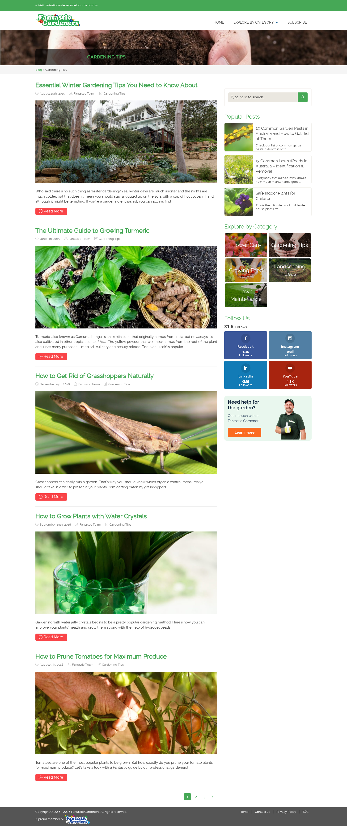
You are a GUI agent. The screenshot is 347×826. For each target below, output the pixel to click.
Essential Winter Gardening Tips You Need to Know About (116, 85)
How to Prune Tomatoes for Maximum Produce (101, 656)
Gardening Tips (114, 93)
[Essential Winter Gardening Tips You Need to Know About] (126, 141)
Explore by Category (253, 22)
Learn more (244, 432)
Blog (38, 69)
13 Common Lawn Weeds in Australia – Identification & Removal (281, 166)
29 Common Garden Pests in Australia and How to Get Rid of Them (282, 133)
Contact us (262, 812)
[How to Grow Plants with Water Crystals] (126, 572)
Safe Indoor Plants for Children (275, 196)
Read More (53, 211)
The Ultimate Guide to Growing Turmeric (92, 230)
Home (219, 22)
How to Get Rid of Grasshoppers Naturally (94, 375)
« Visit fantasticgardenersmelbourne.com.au (66, 5)
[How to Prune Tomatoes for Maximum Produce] (126, 713)
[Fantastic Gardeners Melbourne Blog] (57, 20)
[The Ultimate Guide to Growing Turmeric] (126, 287)
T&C (305, 812)
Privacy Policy (286, 812)
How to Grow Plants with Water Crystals (91, 516)
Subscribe (297, 22)
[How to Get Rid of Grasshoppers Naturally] (126, 432)
